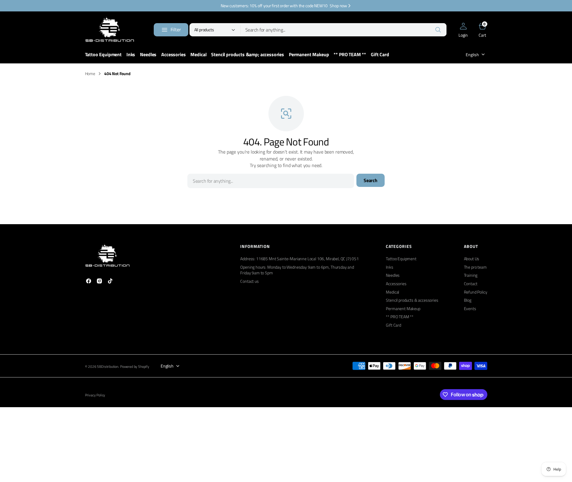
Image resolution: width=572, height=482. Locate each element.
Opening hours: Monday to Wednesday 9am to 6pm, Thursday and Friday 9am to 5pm (297, 270)
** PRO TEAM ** (399, 316)
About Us (472, 259)
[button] (463, 29)
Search (370, 180)
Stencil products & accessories (412, 300)
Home (90, 74)
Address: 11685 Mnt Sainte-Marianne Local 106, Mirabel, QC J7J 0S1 (299, 259)
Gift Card (393, 325)
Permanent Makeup (403, 308)
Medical (392, 292)
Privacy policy (95, 395)
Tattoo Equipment (401, 259)
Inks (389, 267)
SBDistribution (107, 366)
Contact (470, 283)
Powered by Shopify (134, 366)
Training (471, 275)
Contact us (249, 281)
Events (470, 308)
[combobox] (343, 29)
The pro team (475, 267)
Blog (467, 300)
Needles (393, 275)
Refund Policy (475, 292)
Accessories (396, 283)
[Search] (438, 29)
